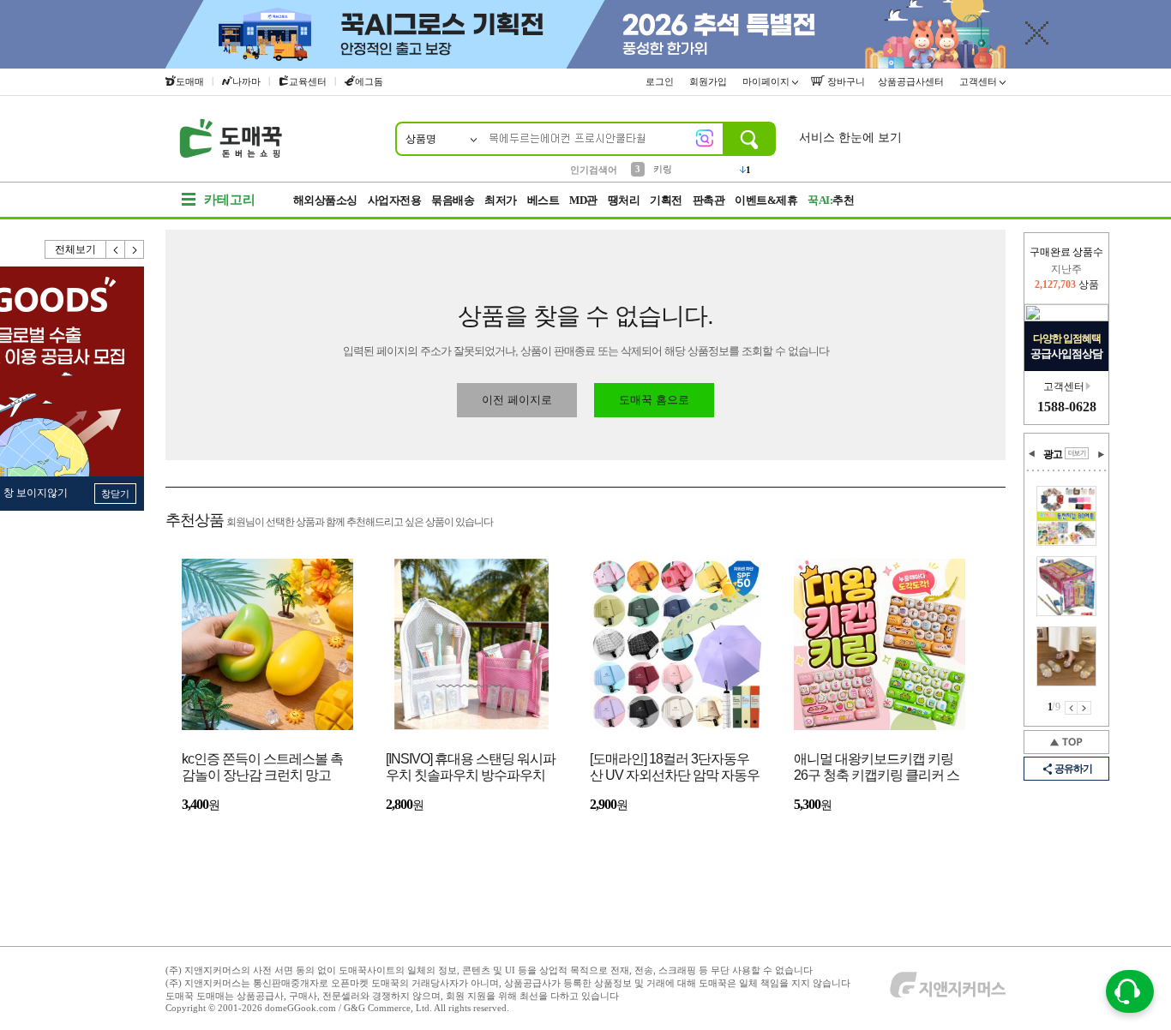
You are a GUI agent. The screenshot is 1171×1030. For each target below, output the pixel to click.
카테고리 (229, 200)
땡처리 (624, 200)
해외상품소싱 (325, 200)
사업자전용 (395, 200)
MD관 (583, 200)
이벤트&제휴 (766, 200)
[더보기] (1077, 453)
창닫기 (115, 493)
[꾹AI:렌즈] (705, 138)
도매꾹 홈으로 (654, 399)
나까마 (246, 81)
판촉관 (709, 200)
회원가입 (709, 81)
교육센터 (308, 81)
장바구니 (845, 81)
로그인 (661, 81)
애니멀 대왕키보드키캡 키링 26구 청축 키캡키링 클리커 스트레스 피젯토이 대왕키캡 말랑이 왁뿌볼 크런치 (876, 768)
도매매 (190, 81)
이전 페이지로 (517, 399)
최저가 (500, 200)
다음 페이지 (1084, 708)
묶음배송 (452, 200)
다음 (134, 249)
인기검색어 (593, 170)
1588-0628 (1066, 406)
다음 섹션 (1101, 454)
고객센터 (979, 81)
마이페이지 (767, 81)
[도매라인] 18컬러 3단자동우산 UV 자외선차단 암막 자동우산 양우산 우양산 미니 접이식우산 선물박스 (675, 768)
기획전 (666, 200)
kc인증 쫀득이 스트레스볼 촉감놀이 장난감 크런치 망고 (262, 767)
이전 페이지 (1071, 708)
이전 (115, 249)
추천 (831, 200)
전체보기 (75, 249)
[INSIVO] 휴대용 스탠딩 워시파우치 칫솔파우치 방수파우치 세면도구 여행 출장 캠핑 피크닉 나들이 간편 (470, 768)
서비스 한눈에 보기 (850, 137)
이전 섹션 (1032, 454)
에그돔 (369, 81)
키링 (662, 169)
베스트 (543, 200)
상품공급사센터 (912, 81)
